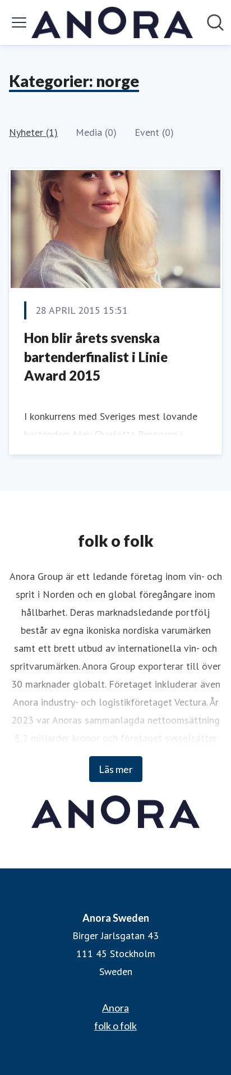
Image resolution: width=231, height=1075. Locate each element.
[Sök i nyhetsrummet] (215, 22)
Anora (115, 1007)
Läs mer (116, 769)
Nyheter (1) (33, 132)
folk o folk (115, 1025)
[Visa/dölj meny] (19, 22)
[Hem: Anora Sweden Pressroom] (112, 22)
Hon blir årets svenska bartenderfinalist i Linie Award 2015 (96, 356)
